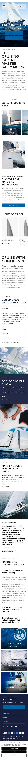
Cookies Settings (14, 755)
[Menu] (24, 6)
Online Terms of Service (7, 738)
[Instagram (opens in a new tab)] (7, 726)
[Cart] (21, 6)
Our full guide (5, 597)
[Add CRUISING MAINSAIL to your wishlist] (16, 219)
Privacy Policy (15, 738)
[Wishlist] (18, 6)
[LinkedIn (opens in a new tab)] (12, 726)
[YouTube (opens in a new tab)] (16, 726)
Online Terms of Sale (20, 736)
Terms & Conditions (12, 736)
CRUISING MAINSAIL (7, 239)
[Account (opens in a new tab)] (15, 6)
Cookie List (5, 736)
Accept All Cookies (14, 748)
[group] (11, 122)
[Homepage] (4, 6)
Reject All (14, 751)
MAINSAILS (11, 130)
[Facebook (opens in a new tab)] (3, 726)
